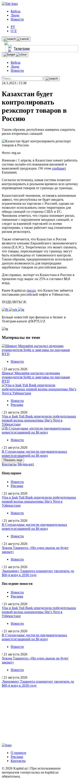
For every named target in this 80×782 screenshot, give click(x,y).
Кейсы (15, 11)
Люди (15, 15)
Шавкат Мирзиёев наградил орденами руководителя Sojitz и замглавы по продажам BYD (36, 377)
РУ (13, 27)
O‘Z (14, 31)
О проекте (18, 753)
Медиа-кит (26, 464)
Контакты (9, 464)
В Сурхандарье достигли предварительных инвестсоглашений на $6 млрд (34, 453)
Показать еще (13, 460)
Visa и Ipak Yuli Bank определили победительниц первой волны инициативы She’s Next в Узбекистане (39, 420)
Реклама (17, 405)
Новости (17, 19)
